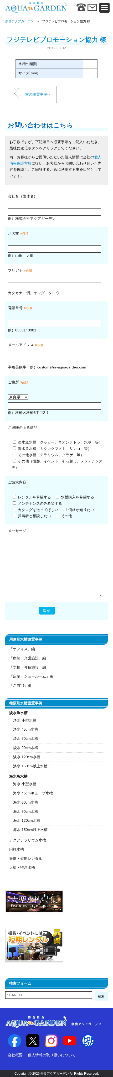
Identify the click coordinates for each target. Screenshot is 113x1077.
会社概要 (15, 1055)
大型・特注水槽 (22, 867)
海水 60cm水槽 (25, 802)
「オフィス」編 (22, 649)
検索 (101, 996)
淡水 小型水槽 (24, 720)
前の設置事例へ (38, 94)
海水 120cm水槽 (26, 820)
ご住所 (18, 382)
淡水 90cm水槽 (25, 748)
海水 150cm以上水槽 (30, 830)
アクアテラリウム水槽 (27, 840)
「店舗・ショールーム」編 (31, 676)
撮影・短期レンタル (25, 858)
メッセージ (17, 531)
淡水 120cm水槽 (26, 757)
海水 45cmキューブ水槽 (33, 793)
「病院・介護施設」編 (27, 658)
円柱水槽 (16, 849)
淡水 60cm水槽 (25, 738)
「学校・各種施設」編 (27, 667)
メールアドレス (21, 345)
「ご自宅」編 (20, 685)
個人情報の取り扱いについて (52, 1055)
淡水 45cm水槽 (25, 729)
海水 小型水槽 (24, 784)
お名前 (13, 233)
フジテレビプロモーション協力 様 (56, 39)
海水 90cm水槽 (25, 811)
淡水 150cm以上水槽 (30, 766)
